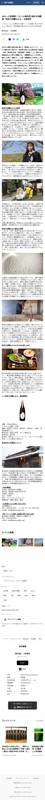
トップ (5, 639)
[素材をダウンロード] (23, 39)
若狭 (25, 591)
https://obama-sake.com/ (16, 498)
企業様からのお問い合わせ (22, 787)
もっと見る (39, 720)
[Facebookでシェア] (13, 39)
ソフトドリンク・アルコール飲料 (14, 581)
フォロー (22, 663)
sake (26, 595)
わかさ (33, 591)
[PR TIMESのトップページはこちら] (8, 3)
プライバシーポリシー (22, 778)
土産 (5, 600)
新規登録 (36, 3)
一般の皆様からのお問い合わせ (22, 792)
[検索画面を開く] (43, 2)
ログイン (29, 3)
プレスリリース (15, 639)
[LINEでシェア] (17, 39)
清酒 (19, 595)
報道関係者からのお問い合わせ (22, 783)
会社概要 (9, 778)
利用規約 (36, 778)
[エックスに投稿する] (9, 39)
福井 (5, 595)
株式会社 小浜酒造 (29, 639)
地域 (33, 595)
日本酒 (5, 591)
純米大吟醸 (16, 591)
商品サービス (8, 571)
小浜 (12, 595)
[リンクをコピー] (27, 39)
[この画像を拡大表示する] (9, 542)
